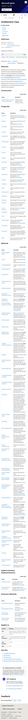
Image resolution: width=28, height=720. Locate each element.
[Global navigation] (1, 15)
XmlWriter (15, 562)
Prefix (3, 216)
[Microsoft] (14, 15)
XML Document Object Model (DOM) (13, 661)
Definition (4, 28)
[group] (14, 57)
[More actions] (26, 18)
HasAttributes (5, 136)
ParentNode (4, 212)
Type (18, 354)
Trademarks (3, 718)
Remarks (4, 29)
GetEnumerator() (5, 320)
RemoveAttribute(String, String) (5, 437)
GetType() (4, 354)
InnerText (4, 147)
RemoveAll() (4, 421)
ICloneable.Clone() (6, 582)
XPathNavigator (22, 269)
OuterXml (4, 202)
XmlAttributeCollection (21, 83)
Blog (19, 712)
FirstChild (4, 132)
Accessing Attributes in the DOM (12, 659)
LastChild (4, 180)
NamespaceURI (13, 170)
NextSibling (4, 196)
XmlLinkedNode (12, 63)
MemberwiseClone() (6, 389)
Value (3, 238)
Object (9, 61)
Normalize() (4, 394)
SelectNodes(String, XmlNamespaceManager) (6, 486)
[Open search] (21, 15)
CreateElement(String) (9, 653)
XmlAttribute (22, 293)
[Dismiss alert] (26, 2)
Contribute (3, 714)
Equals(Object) (5, 274)
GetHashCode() (5, 327)
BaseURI (4, 121)
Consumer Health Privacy (7, 716)
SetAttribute (4, 79)
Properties (4, 33)
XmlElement (17, 102)
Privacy (9, 714)
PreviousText (4, 225)
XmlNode (15, 61)
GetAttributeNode (21, 79)
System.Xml (10, 42)
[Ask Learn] (19, 18)
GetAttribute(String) (6, 288)
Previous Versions (13, 712)
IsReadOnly (4, 162)
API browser (11, 18)
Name (17, 176)
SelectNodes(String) (6, 497)
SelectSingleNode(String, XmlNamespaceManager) (6, 506)
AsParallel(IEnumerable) (7, 603)
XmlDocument (17, 208)
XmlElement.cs (8, 47)
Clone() (3, 259)
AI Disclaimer (4, 712)
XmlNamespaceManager (18, 493)
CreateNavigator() (6, 269)
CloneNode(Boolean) (6, 265)
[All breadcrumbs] (2, 18)
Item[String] (4, 174)
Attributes (20, 81)
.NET (6, 18)
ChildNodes (4, 126)
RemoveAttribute (12, 79)
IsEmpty (3, 158)
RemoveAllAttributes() (7, 428)
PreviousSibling (5, 220)
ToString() (4, 553)
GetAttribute (17, 77)
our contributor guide (17, 674)
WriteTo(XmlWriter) (6, 565)
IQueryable (17, 610)
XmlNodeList (21, 303)
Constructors (5, 31)
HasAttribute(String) (6, 368)
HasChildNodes (5, 141)
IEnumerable (18, 608)
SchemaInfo (4, 231)
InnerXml (4, 152)
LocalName (18, 169)
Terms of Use (18, 716)
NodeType (4, 200)
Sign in (25, 15)
